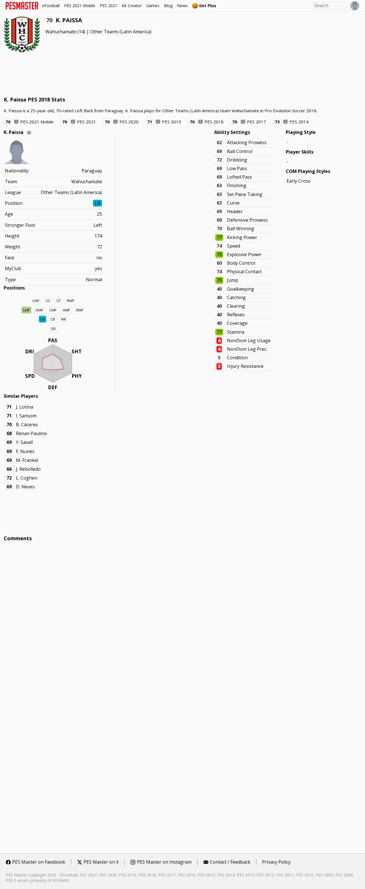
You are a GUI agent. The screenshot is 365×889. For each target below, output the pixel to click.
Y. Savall (24, 442)
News (182, 5)
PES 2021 (108, 5)
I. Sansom (26, 416)
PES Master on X (101, 862)
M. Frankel (27, 460)
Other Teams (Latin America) (120, 31)
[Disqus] (182, 623)
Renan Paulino (31, 433)
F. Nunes (25, 451)
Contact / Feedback (230, 862)
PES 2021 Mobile (79, 5)
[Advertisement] (107, 74)
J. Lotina (24, 407)
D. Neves (25, 487)
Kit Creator (132, 5)
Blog (168, 5)
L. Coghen (26, 478)
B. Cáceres (27, 424)
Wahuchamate (60, 31)
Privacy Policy (276, 862)
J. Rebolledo (28, 469)
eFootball (51, 5)
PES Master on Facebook (38, 862)
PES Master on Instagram (164, 862)
